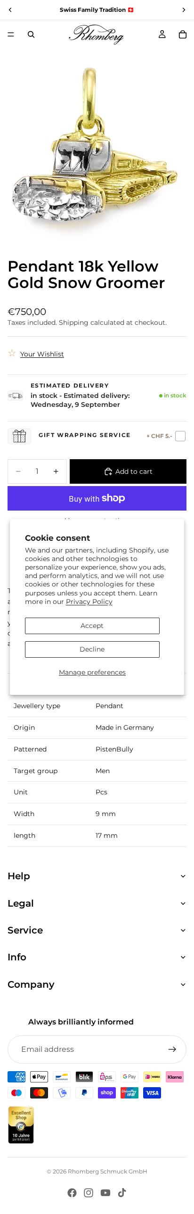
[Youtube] (105, 1192)
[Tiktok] (122, 1192)
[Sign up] (172, 1049)
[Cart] (182, 34)
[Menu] (11, 34)
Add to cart (134, 471)
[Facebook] (72, 1192)
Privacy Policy (89, 601)
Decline (92, 649)
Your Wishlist (42, 354)
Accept (92, 625)
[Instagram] (88, 1192)
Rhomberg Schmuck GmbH (107, 1171)
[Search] (31, 34)
